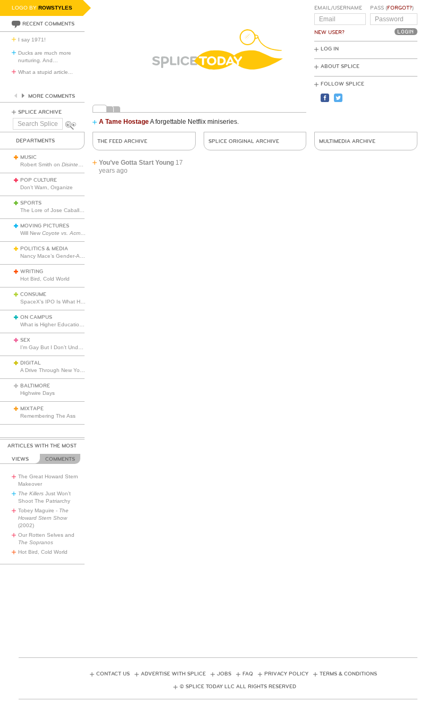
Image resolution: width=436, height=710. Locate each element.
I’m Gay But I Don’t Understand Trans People (75, 347)
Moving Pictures (44, 226)
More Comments (51, 96)
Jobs (224, 674)
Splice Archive (40, 112)
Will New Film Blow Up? (70, 233)
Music (28, 157)
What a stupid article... (45, 72)
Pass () (392, 8)
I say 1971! (32, 40)
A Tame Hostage (124, 121)
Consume (33, 294)
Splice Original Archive (243, 141)
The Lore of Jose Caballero (53, 210)
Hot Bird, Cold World (45, 279)
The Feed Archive (122, 141)
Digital (30, 363)
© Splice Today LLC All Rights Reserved (238, 686)
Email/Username (338, 8)
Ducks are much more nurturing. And (44, 56)
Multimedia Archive (347, 141)
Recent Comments (48, 24)
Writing (31, 271)
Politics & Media (44, 249)
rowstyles (55, 8)
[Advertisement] (218, 601)
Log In (330, 49)
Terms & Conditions (348, 674)
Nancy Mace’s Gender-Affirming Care (65, 256)
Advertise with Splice (173, 674)
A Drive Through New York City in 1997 (67, 370)
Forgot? (399, 8)
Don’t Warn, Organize (46, 187)
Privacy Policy (286, 674)
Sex (25, 340)
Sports (30, 203)
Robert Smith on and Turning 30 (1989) (86, 164)
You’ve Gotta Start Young (136, 162)
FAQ (247, 674)
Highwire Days (37, 393)
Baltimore (35, 386)
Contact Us (113, 674)
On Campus (36, 317)
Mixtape (32, 408)
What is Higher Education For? (57, 324)
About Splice (340, 66)
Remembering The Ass (48, 416)
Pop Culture (38, 180)
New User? (329, 32)
